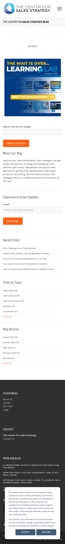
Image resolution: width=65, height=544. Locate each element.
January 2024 (10, 342)
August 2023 (10, 337)
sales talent (10, 290)
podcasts (9, 306)
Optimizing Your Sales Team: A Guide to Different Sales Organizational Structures (31, 481)
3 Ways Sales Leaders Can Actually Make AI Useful (26, 253)
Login (6, 409)
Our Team (8, 406)
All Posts (32, 46)
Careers (7, 402)
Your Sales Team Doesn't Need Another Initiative (25, 263)
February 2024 (11, 353)
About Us (7, 399)
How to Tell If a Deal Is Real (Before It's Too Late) (25, 258)
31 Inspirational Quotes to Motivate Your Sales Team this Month (31, 466)
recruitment (10, 311)
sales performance (13, 301)
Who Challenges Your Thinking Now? (19, 248)
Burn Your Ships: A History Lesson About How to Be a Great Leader (31, 474)
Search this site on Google (17, 126)
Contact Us (8, 438)
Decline (46, 532)
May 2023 (9, 347)
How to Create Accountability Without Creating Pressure (28, 269)
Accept (25, 532)
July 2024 (9, 358)
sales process (11, 295)
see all (8, 316)
